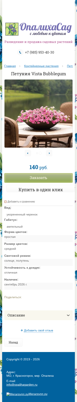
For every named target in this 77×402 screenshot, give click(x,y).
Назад (13, 342)
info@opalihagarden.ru (21, 384)
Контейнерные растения (41, 66)
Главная (10, 66)
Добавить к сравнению (21, 201)
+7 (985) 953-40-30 (39, 52)
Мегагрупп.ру (38, 394)
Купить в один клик (41, 189)
